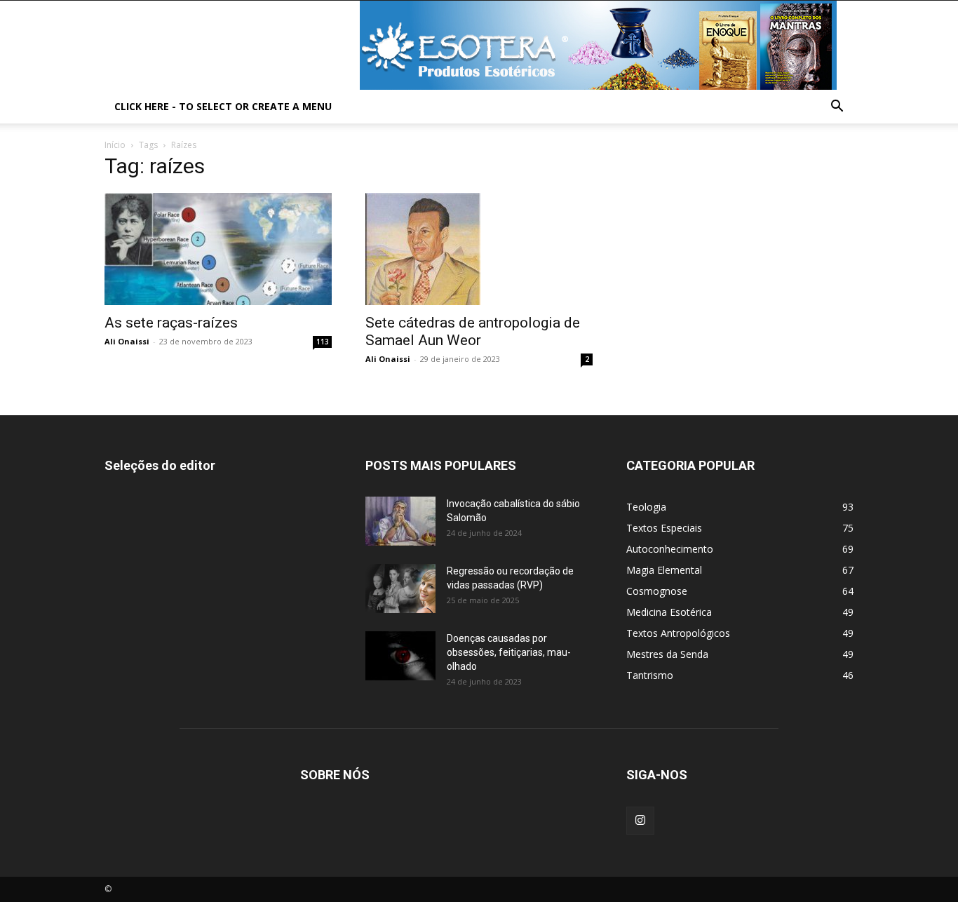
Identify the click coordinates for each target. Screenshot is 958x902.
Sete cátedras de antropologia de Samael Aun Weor (472, 331)
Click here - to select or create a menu (223, 106)
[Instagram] (640, 821)
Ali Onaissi (126, 341)
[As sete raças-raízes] (218, 249)
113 (322, 341)
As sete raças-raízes (171, 322)
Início (115, 145)
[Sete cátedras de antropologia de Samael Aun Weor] (479, 249)
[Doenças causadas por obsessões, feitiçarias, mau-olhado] (400, 655)
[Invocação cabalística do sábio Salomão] (400, 521)
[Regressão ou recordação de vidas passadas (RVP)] (400, 588)
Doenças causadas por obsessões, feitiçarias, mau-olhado (509, 652)
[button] (837, 107)
